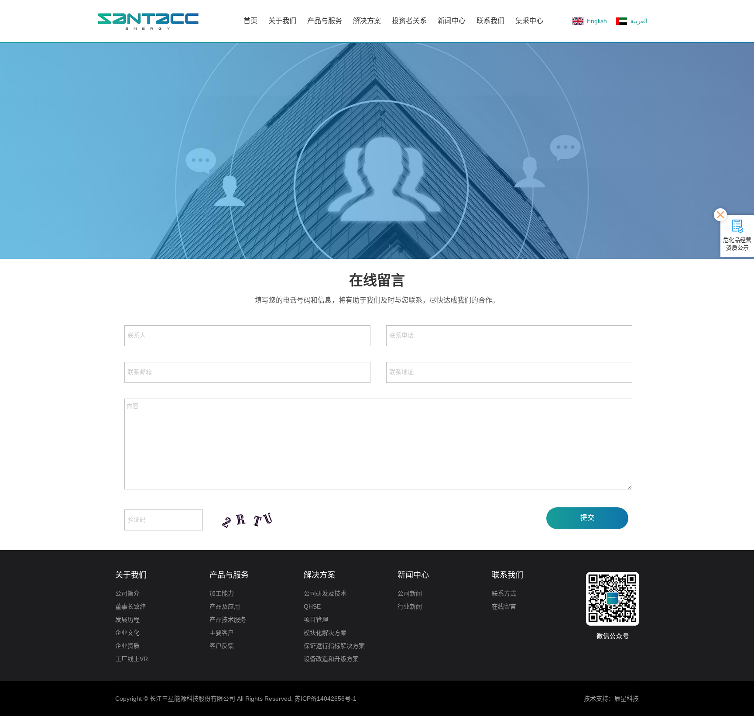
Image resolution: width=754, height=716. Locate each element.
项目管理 (316, 619)
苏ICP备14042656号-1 (325, 698)
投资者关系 (409, 20)
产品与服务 (324, 20)
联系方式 (504, 593)
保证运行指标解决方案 (334, 645)
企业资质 (127, 645)
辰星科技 (626, 698)
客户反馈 (221, 645)
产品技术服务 (227, 619)
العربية (639, 20)
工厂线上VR (131, 658)
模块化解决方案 (325, 632)
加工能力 (221, 593)
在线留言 (504, 606)
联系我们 (490, 20)
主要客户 (221, 632)
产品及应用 (224, 606)
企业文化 (127, 632)
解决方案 (367, 20)
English (597, 20)
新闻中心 (452, 20)
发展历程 (127, 619)
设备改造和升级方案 (331, 658)
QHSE (312, 606)
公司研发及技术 (325, 593)
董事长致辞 (130, 606)
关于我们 (282, 20)
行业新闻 (410, 606)
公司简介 (127, 593)
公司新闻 (410, 593)
